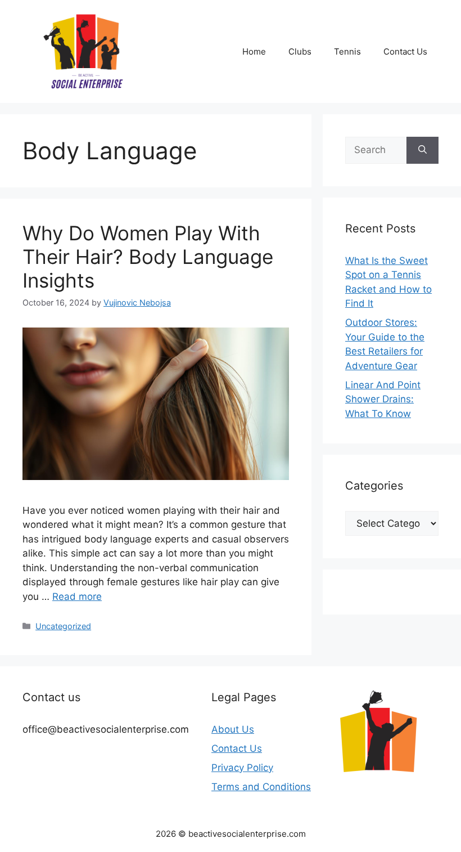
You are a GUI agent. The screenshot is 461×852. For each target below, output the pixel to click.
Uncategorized (63, 626)
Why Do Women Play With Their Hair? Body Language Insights (147, 256)
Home (254, 51)
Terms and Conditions (261, 786)
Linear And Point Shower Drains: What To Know (383, 399)
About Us (232, 729)
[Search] (422, 150)
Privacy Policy (242, 767)
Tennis (347, 51)
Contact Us (405, 51)
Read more (77, 596)
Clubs (299, 51)
